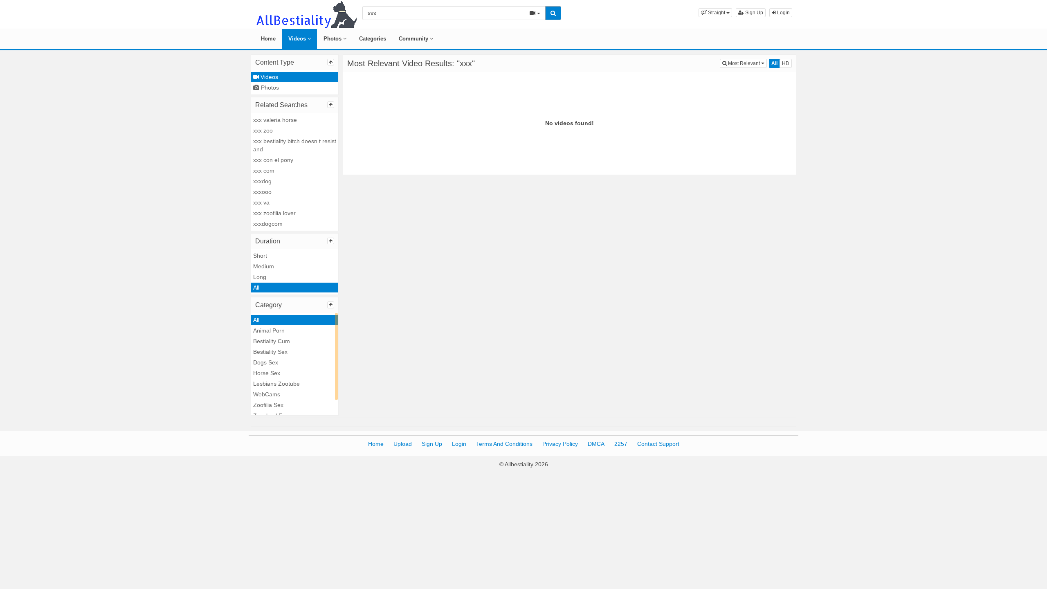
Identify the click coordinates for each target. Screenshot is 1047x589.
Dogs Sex (265, 362)
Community (414, 39)
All (256, 287)
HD (785, 63)
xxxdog (262, 181)
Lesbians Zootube (276, 383)
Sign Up (753, 13)
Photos (333, 39)
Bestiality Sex (270, 351)
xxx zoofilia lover (274, 213)
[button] (715, 12)
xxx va (261, 202)
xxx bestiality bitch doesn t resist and (294, 145)
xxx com (263, 170)
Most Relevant (747, 63)
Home (268, 39)
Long (259, 277)
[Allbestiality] (306, 14)
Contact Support (658, 444)
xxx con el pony (273, 160)
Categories (372, 39)
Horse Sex (266, 373)
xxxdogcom (268, 223)
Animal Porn (269, 330)
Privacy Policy (560, 444)
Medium (263, 266)
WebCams (266, 394)
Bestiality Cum (271, 341)
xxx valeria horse (275, 120)
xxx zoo (263, 130)
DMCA (596, 444)
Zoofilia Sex (268, 405)
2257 (620, 444)
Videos (298, 39)
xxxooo (262, 192)
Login (783, 13)
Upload (402, 444)
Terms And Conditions (504, 444)
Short (260, 255)
